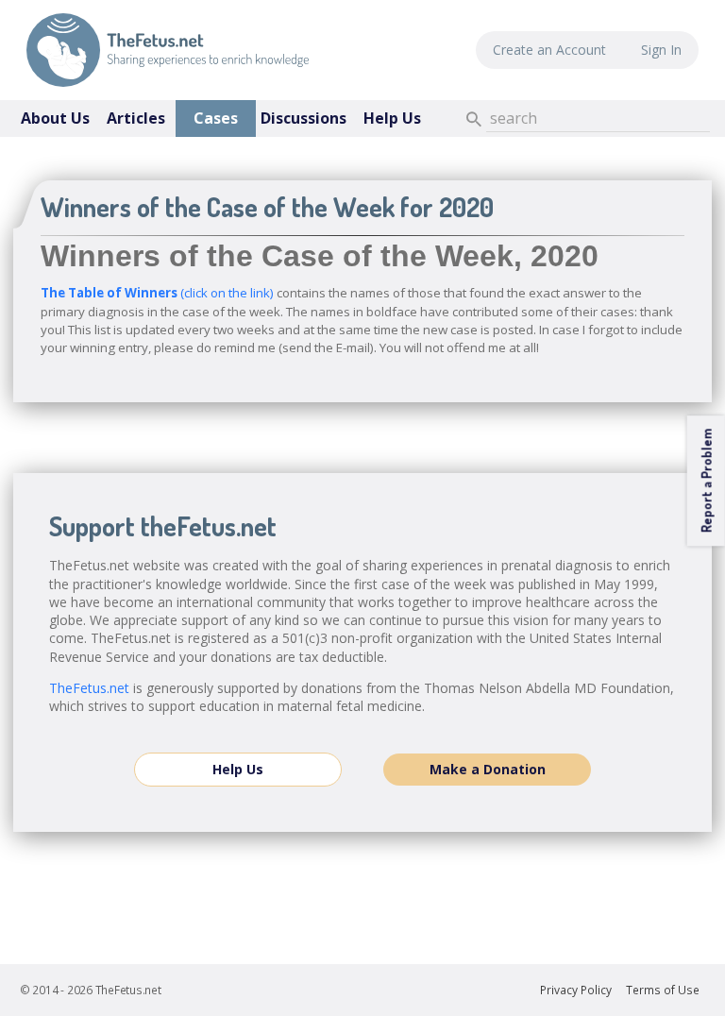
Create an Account (549, 50)
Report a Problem (706, 481)
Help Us (392, 118)
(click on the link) (157, 292)
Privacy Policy (576, 990)
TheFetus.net (168, 50)
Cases (216, 118)
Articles (136, 118)
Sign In (661, 50)
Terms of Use (663, 990)
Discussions (303, 118)
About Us (55, 118)
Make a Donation (488, 769)
